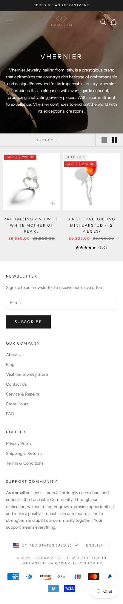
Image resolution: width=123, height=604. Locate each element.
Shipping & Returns (24, 453)
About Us (15, 354)
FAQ (10, 413)
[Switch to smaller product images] (114, 140)
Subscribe (28, 321)
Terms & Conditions (25, 463)
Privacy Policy (18, 443)
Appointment (75, 5)
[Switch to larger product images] (104, 140)
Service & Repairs (22, 394)
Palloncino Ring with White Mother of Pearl (31, 225)
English (95, 545)
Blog (10, 364)
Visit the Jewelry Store (27, 374)
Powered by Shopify (78, 563)
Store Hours (17, 404)
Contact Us (16, 384)
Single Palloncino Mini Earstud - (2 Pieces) (91, 225)
